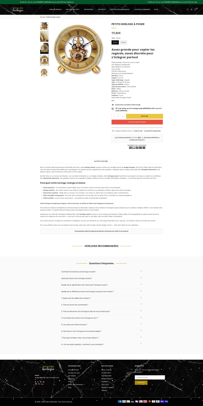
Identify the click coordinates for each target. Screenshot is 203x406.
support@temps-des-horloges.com (47, 377)
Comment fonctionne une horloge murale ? (78, 272)
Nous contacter (107, 370)
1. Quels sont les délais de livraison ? (76, 298)
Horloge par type (72, 9)
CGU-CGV (105, 384)
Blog (156, 9)
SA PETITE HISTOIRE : (101, 161)
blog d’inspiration (109, 221)
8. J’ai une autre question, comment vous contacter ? (82, 344)
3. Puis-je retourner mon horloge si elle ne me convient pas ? (85, 311)
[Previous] (54, 50)
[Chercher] (188, 9)
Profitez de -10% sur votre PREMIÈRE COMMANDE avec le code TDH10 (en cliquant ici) (151, 2)
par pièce (71, 379)
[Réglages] (191, 9)
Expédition (105, 381)
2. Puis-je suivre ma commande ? (74, 305)
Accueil (42, 17)
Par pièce (101, 9)
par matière (72, 376)
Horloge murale (55, 9)
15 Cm (123, 42)
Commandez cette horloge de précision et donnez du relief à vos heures (101, 231)
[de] (42, 384)
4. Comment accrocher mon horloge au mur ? (79, 318)
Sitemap (104, 390)
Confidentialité (106, 376)
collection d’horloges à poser (109, 208)
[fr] (36, 384)
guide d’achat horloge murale (65, 210)
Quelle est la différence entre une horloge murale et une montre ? (87, 291)
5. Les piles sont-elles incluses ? (74, 324)
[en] (39, 384)
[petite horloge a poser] (44, 36)
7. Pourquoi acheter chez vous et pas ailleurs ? (80, 338)
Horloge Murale (73, 370)
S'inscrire (141, 382)
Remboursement (107, 379)
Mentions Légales (108, 387)
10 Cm (115, 42)
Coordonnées (106, 373)
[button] (195, 9)
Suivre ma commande (142, 9)
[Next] (102, 50)
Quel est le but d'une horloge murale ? (76, 278)
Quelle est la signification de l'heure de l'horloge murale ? (84, 285)
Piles (69, 381)
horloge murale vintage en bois (101, 225)
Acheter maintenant (137, 122)
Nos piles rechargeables (119, 9)
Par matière (88, 9)
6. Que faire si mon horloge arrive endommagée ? (81, 331)
